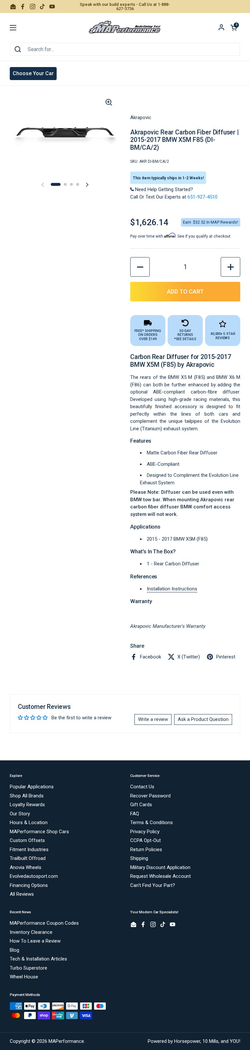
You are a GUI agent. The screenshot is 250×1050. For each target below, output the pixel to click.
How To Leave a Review (35, 941)
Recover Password (150, 796)
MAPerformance (66, 1041)
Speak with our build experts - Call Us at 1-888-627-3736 (125, 6)
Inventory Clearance (31, 932)
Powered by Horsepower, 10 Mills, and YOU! (194, 1041)
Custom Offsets (27, 840)
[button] (233, 27)
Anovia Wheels (25, 867)
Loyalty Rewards (27, 805)
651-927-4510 (202, 197)
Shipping (139, 858)
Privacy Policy (145, 832)
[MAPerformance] (125, 27)
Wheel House (24, 977)
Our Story (20, 814)
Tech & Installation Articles (38, 959)
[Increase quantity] (230, 267)
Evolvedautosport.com (34, 876)
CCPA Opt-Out (145, 840)
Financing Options (29, 885)
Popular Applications (32, 787)
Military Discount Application (160, 867)
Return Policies (146, 849)
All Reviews (22, 894)
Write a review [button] (153, 719)
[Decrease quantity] (140, 267)
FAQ (134, 814)
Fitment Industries (29, 849)
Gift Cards (141, 805)
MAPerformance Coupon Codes (44, 923)
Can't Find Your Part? (152, 885)
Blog (14, 950)
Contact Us (142, 787)
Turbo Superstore (28, 968)
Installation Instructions (172, 589)
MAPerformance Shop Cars (39, 832)
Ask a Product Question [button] (203, 719)
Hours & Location (29, 822)
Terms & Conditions (151, 822)
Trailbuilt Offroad (28, 858)
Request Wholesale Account (160, 876)
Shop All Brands (27, 796)
